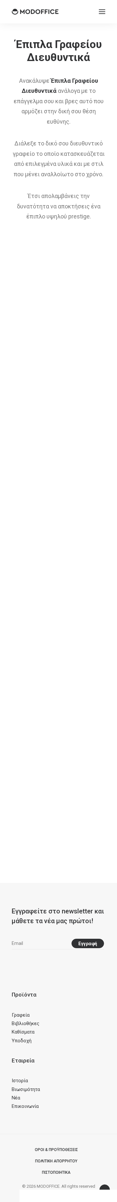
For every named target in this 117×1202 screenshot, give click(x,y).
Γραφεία (21, 1015)
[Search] (83, 12)
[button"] (14, 964)
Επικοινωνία (25, 1106)
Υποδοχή (22, 1041)
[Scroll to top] (104, 1189)
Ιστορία (20, 1081)
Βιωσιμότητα (26, 1089)
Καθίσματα (23, 1032)
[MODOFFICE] (35, 12)
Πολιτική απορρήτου (56, 1161)
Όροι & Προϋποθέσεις (56, 1149)
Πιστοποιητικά (56, 1172)
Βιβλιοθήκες (25, 1023)
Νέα (16, 1098)
